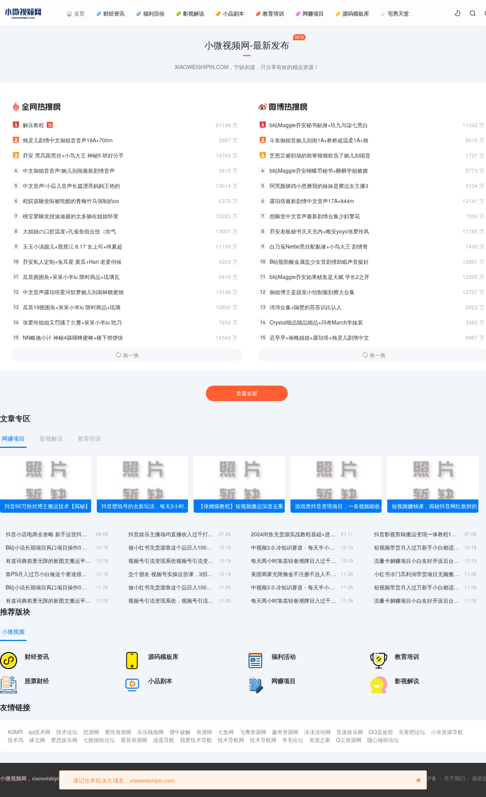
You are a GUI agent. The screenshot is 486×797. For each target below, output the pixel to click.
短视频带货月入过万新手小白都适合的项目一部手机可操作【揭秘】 (416, 547)
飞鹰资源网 (253, 732)
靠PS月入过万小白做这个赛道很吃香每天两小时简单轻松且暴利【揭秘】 (48, 574)
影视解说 (193, 13)
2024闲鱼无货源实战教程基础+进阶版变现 (293, 534)
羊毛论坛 (292, 739)
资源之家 (319, 739)
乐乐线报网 (150, 732)
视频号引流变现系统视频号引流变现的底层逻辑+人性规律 (171, 560)
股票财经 (37, 680)
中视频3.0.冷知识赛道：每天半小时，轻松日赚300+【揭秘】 (293, 547)
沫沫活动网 (317, 732)
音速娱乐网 (349, 732)
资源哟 (204, 732)
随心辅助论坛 (383, 739)
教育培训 (273, 13)
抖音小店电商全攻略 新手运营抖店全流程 (48, 534)
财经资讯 (114, 13)
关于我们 (454, 778)
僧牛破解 (180, 732)
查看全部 (246, 393)
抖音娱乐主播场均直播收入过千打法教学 (171, 534)
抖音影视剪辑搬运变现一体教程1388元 (416, 534)
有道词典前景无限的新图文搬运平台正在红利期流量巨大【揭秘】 (48, 560)
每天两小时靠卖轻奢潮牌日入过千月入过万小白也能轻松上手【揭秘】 (293, 560)
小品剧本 (233, 13)
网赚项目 (313, 13)
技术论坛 (66, 732)
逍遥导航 (163, 739)
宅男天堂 (398, 13)
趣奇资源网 (285, 732)
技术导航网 (231, 739)
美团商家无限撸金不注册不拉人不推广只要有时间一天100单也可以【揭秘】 (293, 574)
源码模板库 (355, 13)
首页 (79, 13)
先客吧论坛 (412, 732)
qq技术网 (39, 732)
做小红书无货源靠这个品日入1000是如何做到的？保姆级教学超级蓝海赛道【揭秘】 (171, 547)
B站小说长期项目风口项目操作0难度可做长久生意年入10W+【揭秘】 (48, 547)
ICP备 (430, 778)
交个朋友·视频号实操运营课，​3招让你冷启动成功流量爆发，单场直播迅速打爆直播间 (171, 574)
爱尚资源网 (118, 732)
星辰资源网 (134, 739)
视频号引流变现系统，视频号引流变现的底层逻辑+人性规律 (171, 600)
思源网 (91, 732)
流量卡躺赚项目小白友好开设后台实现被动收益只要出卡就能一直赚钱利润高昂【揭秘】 (416, 560)
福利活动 (153, 13)
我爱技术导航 (196, 739)
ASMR (15, 732)
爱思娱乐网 (64, 739)
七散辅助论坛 (99, 739)
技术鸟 (16, 739)
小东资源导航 (447, 732)
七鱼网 (226, 732)
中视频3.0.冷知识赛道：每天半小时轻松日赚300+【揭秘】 (293, 587)
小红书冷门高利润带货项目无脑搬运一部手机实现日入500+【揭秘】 (416, 574)
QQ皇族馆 (381, 732)
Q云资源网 (348, 739)
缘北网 (37, 739)
